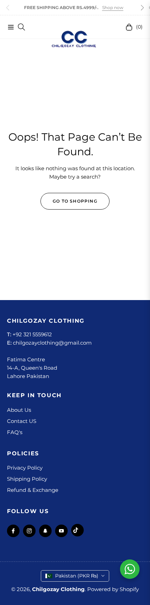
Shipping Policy (27, 479)
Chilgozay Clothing (58, 589)
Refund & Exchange (32, 490)
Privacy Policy (25, 467)
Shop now (112, 7)
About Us (19, 410)
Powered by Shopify (113, 589)
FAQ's (14, 432)
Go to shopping (75, 201)
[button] (142, 7)
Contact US (21, 421)
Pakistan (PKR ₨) (76, 576)
